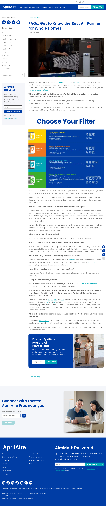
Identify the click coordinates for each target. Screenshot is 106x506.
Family (4, 52)
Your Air (51, 7)
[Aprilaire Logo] (14, 448)
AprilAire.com (93, 262)
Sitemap (43, 493)
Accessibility (34, 493)
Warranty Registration (37, 460)
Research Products (8, 493)
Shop (20, 7)
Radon (4, 59)
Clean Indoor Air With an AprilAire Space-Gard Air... (55, 488)
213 (52, 299)
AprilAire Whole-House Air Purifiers (29, 488)
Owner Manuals (35, 457)
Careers (31, 464)
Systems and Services (31, 7)
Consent (5, 495)
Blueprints (6, 69)
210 (49, 299)
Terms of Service (60, 471)
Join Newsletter (13, 112)
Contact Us (33, 453)
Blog (56, 7)
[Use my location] (24, 416)
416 (64, 305)
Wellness (5, 55)
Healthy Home (8, 45)
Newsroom (6, 65)
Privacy (19, 493)
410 (55, 299)
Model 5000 (44, 320)
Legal (26, 493)
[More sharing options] (103, 258)
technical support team (87, 284)
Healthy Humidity (9, 39)
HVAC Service (7, 35)
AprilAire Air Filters (77, 488)
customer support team (38, 90)
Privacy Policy (7, 118)
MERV (30, 101)
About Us (44, 7)
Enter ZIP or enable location (11, 412)
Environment (7, 42)
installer (72, 260)
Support (62, 7)
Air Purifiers (59, 82)
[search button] (102, 2)
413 (62, 299)
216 (57, 305)
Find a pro (98, 7)
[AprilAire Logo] (9, 7)
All (3, 32)
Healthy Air (6, 49)
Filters (76, 82)
